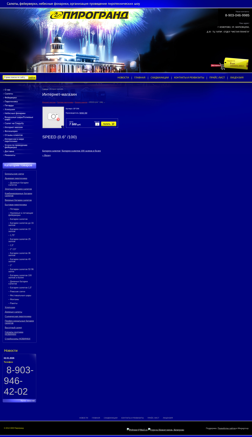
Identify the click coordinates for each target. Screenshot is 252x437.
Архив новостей (28, 401)
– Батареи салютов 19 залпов (19, 230)
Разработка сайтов (227, 428)
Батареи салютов (81, 102)
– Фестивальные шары (19, 295)
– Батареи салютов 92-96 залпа (21, 270)
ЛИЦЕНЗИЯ (168, 418)
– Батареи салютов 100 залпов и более (20, 276)
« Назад (46, 155)
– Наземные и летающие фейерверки (20, 214)
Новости (83, 418)
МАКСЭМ (83, 113)
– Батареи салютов (18, 219)
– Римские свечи (16, 291)
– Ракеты (13, 303)
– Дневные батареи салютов (18, 282)
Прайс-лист (153, 418)
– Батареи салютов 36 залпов (19, 254)
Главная (45, 89)
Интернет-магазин (49, 102)
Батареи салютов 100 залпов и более (81, 150)
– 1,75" (11, 235)
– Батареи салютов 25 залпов (19, 240)
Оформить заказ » (237, 65)
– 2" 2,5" (12, 249)
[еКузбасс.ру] (166, 429)
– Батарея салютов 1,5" (20, 287)
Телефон (8, 362)
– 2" (10, 265)
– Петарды (13, 209)
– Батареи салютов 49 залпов (19, 260)
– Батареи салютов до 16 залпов (21, 224)
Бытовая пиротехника (65, 102)
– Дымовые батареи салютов (18, 183)
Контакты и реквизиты (132, 418)
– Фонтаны (13, 299)
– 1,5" (11, 245)
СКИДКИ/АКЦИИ (111, 418)
